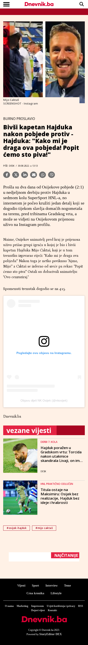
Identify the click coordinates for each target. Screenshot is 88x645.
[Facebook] (6, 175)
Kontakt (52, 610)
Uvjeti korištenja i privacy (61, 606)
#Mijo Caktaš (44, 528)
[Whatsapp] (42, 175)
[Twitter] (15, 175)
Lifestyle (56, 593)
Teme (67, 585)
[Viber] (51, 175)
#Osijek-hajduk (16, 528)
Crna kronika (35, 593)
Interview (51, 585)
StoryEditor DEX (50, 634)
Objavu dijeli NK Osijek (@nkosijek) (44, 400)
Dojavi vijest (38, 610)
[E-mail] (33, 175)
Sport (35, 585)
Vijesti (21, 585)
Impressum (37, 606)
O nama (9, 606)
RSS (80, 606)
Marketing (22, 606)
